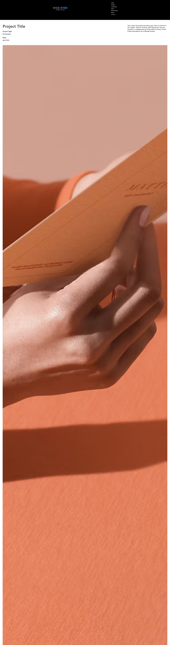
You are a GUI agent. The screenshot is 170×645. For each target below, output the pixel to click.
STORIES (113, 5)
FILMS (112, 8)
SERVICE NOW (114, 10)
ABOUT (112, 12)
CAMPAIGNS (114, 6)
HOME (112, 3)
